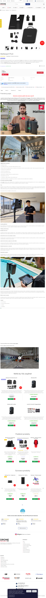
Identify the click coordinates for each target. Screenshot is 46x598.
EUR (20, 0)
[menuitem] (3, 8)
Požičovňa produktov (26, 552)
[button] (11, 399)
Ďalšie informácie (28, 63)
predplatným (6, 62)
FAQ (23, 541)
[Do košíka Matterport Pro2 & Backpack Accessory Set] (13, 461)
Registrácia (2, 558)
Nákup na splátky (3, 561)
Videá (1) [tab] (6, 90)
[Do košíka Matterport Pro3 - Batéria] (26, 499)
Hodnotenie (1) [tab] (13, 90)
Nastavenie (11, 595)
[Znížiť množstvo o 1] (35, 73)
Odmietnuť (29, 591)
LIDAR (21, 60)
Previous (2, 488)
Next (43, 488)
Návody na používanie (26, 550)
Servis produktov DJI (26, 549)
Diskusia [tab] (19, 90)
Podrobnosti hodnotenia (14, 56)
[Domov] (0, 10)
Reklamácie (25, 548)
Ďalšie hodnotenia (23, 528)
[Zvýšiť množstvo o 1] (35, 72)
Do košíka (41, 72)
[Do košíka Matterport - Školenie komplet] (39, 499)
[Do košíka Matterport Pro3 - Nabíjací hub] (13, 499)
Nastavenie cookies (4, 566)
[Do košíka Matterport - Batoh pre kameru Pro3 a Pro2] (39, 461)
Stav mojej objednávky (4, 560)
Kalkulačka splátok (6, 74)
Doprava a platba (26, 546)
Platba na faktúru (3, 565)
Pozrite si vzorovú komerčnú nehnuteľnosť (10, 63)
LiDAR (3, 182)
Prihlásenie (2, 557)
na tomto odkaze (15, 343)
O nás (24, 542)
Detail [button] (10, 425)
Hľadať (28, 4)
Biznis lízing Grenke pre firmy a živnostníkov (7, 564)
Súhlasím (34, 591)
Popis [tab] (2, 90)
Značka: (11, 77)
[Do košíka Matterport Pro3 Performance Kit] (26, 461)
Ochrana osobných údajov (27, 545)
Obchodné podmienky (26, 544)
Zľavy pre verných (3, 562)
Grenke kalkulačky (22, 100)
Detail (8, 461)
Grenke (28, 98)
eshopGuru (43, 595)
